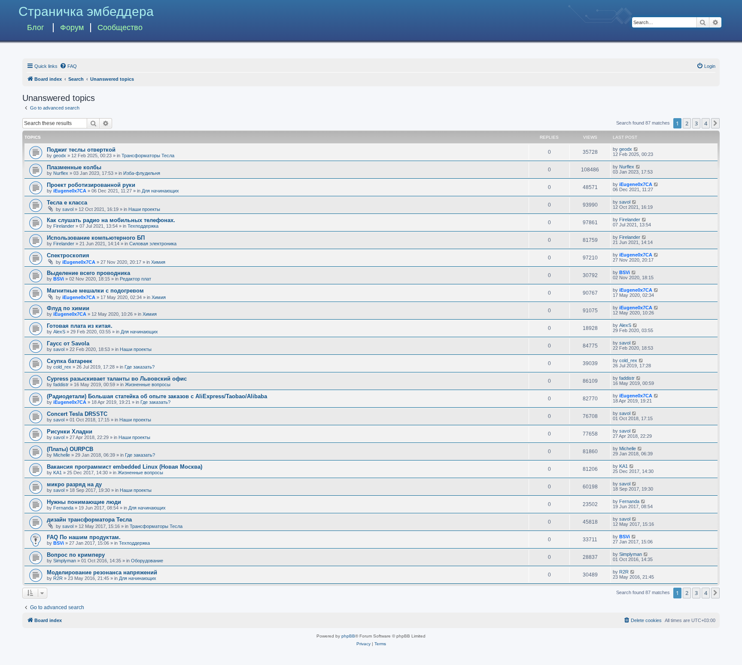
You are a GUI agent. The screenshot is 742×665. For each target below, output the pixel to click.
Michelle (61, 455)
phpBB (348, 636)
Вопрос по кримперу (76, 555)
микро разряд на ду (74, 484)
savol (67, 209)
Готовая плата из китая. (80, 326)
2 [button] (686, 123)
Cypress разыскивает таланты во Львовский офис (117, 378)
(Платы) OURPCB (70, 449)
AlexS (59, 331)
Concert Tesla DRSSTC (77, 414)
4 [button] (705, 123)
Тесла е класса (67, 202)
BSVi (58, 278)
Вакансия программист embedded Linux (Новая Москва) (124, 467)
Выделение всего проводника (88, 273)
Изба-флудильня (141, 173)
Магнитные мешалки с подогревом (95, 290)
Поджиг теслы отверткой (81, 149)
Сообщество (120, 27)
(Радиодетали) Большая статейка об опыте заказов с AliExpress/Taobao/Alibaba (157, 396)
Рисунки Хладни (69, 431)
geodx (59, 155)
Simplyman (64, 560)
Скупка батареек (69, 361)
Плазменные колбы (74, 167)
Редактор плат (135, 278)
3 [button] (696, 123)
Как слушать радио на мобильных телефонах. (111, 220)
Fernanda (63, 507)
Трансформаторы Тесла (148, 155)
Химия (158, 262)
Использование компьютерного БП (96, 238)
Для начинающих (160, 190)
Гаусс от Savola (68, 343)
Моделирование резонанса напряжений (102, 572)
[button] (715, 123)
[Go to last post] (636, 149)
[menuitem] (68, 66)
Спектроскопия (68, 255)
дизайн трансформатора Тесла (89, 519)
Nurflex (60, 173)
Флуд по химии (68, 308)
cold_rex (62, 366)
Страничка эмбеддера (86, 11)
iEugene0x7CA (69, 190)
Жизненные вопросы (147, 384)
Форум (72, 27)
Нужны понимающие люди (84, 502)
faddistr (61, 384)
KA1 (57, 472)
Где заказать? (140, 366)
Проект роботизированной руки (91, 185)
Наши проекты (144, 209)
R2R (58, 578)
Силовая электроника (152, 243)
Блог (35, 27)
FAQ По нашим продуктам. (84, 537)
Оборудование (147, 560)
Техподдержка (143, 226)
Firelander (63, 226)
